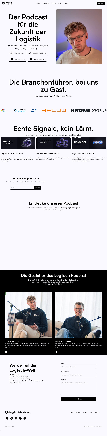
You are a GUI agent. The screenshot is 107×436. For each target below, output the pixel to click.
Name (62, 363)
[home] (8, 3)
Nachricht (63, 379)
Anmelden (101, 3)
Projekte (53, 3)
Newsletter (46, 3)
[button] (67, 3)
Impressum (99, 426)
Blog (59, 3)
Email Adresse (65, 371)
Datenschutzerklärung (89, 426)
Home (38, 3)
